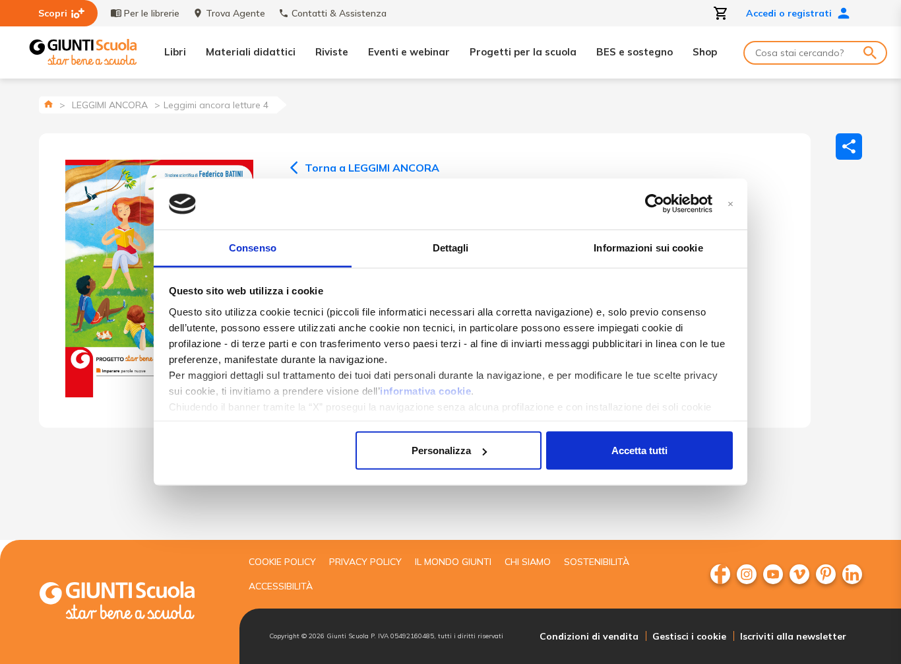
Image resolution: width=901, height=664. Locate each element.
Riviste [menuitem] (331, 52)
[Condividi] (849, 146)
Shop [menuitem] (705, 52)
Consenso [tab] (252, 247)
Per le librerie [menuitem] (151, 13)
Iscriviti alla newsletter (793, 636)
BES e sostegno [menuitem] (634, 52)
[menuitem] (720, 574)
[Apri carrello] (721, 13)
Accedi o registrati (789, 13)
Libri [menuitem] (175, 52)
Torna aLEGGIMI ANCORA (372, 167)
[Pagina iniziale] (48, 104)
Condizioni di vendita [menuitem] (589, 636)
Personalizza (441, 450)
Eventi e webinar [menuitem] (409, 52)
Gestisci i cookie (689, 636)
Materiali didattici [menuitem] (250, 52)
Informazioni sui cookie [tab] (648, 247)
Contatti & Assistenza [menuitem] (339, 13)
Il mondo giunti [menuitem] (453, 562)
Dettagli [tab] (451, 247)
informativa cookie (425, 390)
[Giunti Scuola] (83, 52)
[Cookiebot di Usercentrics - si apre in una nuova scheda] (654, 204)
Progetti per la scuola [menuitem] (523, 52)
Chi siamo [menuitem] (528, 562)
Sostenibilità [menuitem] (596, 562)
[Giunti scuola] (130, 602)
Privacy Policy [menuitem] (365, 562)
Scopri (52, 13)
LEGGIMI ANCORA (110, 105)
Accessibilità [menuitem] (281, 586)
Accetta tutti (639, 450)
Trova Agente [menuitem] (235, 13)
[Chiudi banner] (730, 204)
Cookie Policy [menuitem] (282, 562)
